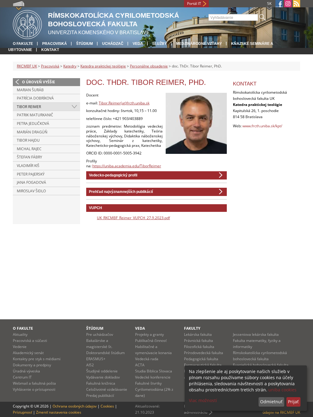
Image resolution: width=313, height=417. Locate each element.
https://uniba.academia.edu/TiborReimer (126, 166)
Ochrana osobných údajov (75, 406)
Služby (159, 44)
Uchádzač (112, 44)
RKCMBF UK (27, 66)
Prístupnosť (22, 412)
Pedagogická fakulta (201, 358)
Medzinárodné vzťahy (199, 44)
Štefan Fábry (29, 157)
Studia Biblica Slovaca (153, 371)
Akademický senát (28, 352)
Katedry (69, 66)
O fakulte (23, 44)
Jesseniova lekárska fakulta (256, 334)
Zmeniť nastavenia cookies (58, 412)
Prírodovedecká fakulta (203, 352)
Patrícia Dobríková (35, 98)
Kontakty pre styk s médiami (37, 358)
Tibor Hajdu (28, 140)
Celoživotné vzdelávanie (106, 389)
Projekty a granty (149, 334)
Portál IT (194, 3)
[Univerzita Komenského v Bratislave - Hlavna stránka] (27, 23)
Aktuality (20, 334)
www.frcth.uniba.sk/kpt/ (262, 126)
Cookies (107, 406)
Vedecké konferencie (153, 377)
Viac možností (203, 400)
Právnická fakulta (198, 340)
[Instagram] (288, 3)
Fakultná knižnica (100, 383)
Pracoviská (54, 44)
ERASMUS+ (95, 358)
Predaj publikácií (100, 395)
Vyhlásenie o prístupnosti (34, 389)
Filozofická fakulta (199, 346)
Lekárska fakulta (198, 334)
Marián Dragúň (32, 132)
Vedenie (20, 346)
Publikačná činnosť (151, 340)
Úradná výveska (26, 371)
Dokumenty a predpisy (32, 365)
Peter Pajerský (31, 174)
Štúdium (84, 44)
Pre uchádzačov (99, 334)
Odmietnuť (271, 401)
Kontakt (50, 50)
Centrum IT (22, 377)
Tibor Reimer (29, 106)
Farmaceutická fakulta (203, 365)
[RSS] (296, 3)
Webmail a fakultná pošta (34, 383)
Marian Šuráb (30, 89)
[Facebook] (279, 3)
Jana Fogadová (31, 182)
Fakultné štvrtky (148, 383)
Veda (138, 44)
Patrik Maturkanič (35, 115)
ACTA (140, 365)
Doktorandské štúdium (105, 352)
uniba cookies (282, 390)
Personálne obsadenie (149, 66)
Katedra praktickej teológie (103, 66)
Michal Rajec (29, 148)
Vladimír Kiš (28, 165)
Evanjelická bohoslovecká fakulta (261, 365)
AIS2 (90, 365)
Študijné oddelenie (102, 371)
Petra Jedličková (33, 123)
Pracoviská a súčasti (30, 340)
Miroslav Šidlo (31, 191)
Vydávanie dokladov (103, 377)
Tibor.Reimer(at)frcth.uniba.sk (124, 103)
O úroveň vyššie (38, 82)
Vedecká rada (146, 358)
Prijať (293, 401)
